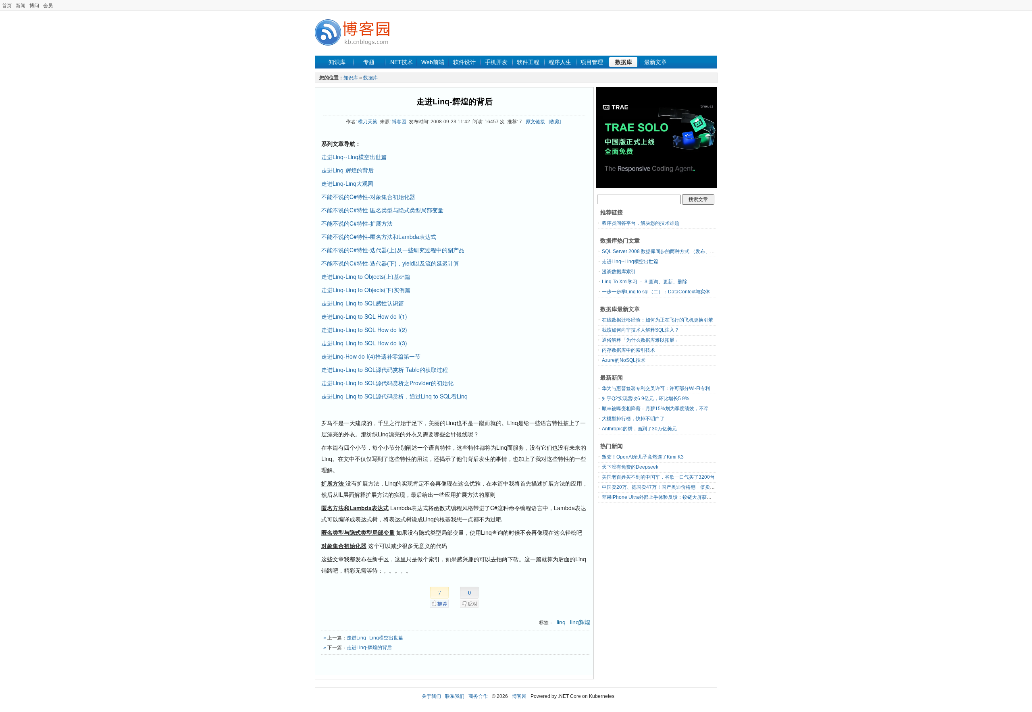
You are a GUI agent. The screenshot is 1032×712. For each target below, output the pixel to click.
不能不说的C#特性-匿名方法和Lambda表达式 (378, 236)
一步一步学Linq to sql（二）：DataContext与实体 (656, 292)
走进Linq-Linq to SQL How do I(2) (364, 330)
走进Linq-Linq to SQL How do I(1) (364, 316)
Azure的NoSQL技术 (623, 360)
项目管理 (591, 62)
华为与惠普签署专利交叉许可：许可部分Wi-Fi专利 (656, 388)
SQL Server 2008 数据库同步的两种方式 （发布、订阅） (663, 251)
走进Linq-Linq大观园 (347, 183)
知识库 (337, 62)
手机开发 (496, 62)
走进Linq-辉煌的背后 (454, 101)
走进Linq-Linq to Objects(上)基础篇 (365, 276)
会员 (48, 5)
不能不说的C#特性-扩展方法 (357, 223)
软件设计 (464, 62)
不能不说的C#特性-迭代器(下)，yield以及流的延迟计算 (390, 263)
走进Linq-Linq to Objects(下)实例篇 (365, 290)
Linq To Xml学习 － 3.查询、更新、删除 (644, 281)
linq (561, 622)
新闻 (20, 5)
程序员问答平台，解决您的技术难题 (640, 223)
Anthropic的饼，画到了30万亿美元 (639, 429)
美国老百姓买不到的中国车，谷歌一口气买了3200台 (658, 477)
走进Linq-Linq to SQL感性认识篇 (362, 303)
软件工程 (528, 62)
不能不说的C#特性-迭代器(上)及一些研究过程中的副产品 (392, 250)
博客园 (399, 122)
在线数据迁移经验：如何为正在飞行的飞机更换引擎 (657, 320)
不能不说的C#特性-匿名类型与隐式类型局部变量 (382, 210)
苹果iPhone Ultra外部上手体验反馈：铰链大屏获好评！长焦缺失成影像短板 (683, 497)
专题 (369, 62)
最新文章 (655, 62)
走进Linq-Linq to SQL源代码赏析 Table (384, 369)
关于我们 (431, 696)
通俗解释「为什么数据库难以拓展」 (640, 340)
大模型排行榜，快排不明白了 (633, 418)
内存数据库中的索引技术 (628, 350)
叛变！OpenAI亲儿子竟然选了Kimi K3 (643, 457)
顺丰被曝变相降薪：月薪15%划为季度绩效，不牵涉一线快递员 (670, 408)
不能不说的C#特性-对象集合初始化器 (368, 197)
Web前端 (432, 62)
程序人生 (560, 62)
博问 (34, 5)
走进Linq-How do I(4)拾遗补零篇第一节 (370, 356)
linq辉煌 (580, 622)
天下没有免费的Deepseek (630, 467)
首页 (7, 5)
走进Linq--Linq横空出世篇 (354, 157)
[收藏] (555, 122)
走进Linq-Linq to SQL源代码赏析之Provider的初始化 (387, 383)
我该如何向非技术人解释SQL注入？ (640, 330)
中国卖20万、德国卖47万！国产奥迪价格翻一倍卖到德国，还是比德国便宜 (682, 487)
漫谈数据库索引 (619, 271)
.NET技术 (401, 62)
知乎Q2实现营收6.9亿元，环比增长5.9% (645, 398)
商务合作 (478, 696)
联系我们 (454, 696)
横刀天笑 (367, 122)
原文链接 (535, 122)
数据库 (623, 62)
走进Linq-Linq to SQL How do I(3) (364, 343)
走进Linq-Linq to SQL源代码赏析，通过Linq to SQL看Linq (394, 396)
